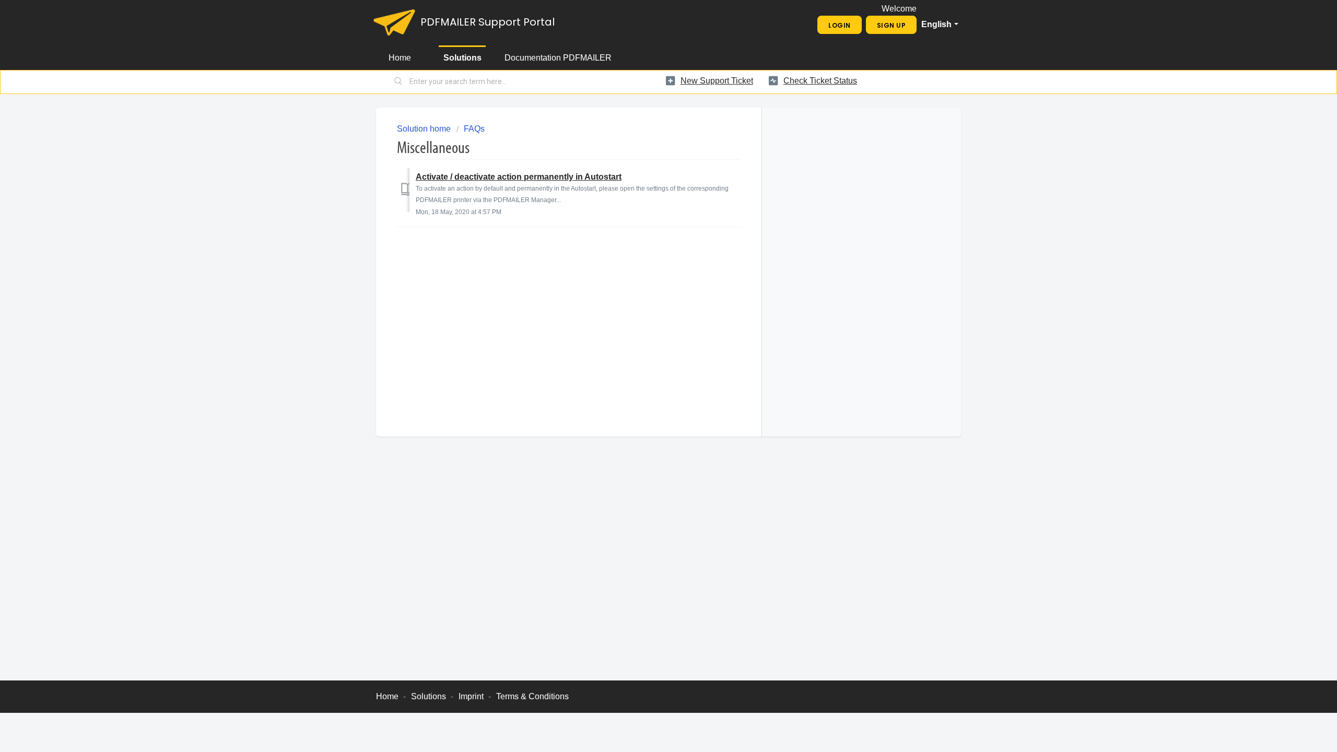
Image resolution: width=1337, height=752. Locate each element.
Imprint (471, 696)
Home (400, 57)
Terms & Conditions (532, 696)
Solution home (425, 128)
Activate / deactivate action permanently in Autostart (518, 176)
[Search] (398, 82)
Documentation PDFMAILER (558, 57)
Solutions (462, 57)
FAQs (474, 128)
